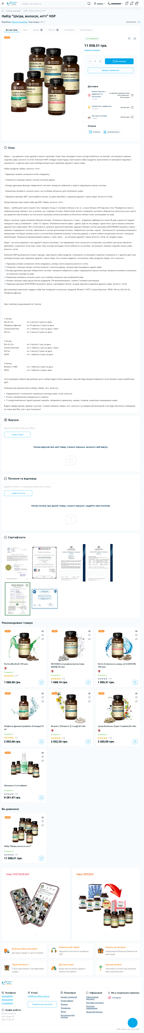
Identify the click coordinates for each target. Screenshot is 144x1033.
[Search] (89, 3)
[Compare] (43, 639)
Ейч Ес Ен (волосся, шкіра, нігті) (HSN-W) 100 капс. (117, 665)
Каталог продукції (13, 11)
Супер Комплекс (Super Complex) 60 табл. (117, 726)
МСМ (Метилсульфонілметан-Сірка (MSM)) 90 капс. (67, 665)
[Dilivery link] (132, 95)
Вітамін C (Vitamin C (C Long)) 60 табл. (68, 726)
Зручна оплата (114, 964)
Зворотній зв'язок (94, 1012)
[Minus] (90, 61)
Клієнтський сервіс (69, 947)
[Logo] (12, 4)
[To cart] (41, 682)
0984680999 (7, 1000)
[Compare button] (135, 38)
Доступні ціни (66, 964)
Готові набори (67, 1001)
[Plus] (100, 61)
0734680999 (7, 1003)
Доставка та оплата (95, 1003)
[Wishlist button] (129, 38)
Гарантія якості (20, 964)
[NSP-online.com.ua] (24, 983)
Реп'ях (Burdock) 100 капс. (16, 664)
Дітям (63, 1011)
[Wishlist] (43, 635)
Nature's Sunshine (20, 22)
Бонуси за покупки (116, 947)
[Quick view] (43, 631)
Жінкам (64, 1004)
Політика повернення (91, 1007)
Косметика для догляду (67, 1016)
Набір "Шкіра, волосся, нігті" (17, 846)
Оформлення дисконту (92, 998)
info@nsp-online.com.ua (38, 996)
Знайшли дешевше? (92, 50)
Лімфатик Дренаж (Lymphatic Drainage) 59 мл (24, 727)
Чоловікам (66, 1008)
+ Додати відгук (17, 434)
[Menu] (3, 4)
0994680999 (7, 996)
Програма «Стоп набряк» (15, 785)
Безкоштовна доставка (24, 948)
